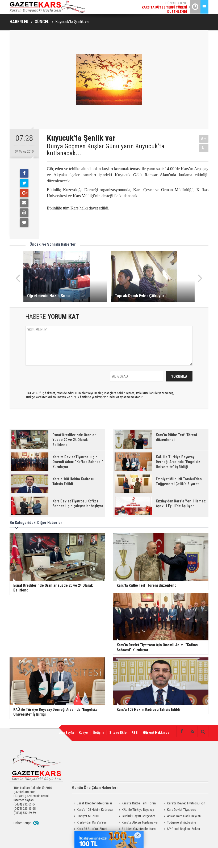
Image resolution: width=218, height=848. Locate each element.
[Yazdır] (24, 212)
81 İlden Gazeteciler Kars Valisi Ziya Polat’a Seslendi (136, 829)
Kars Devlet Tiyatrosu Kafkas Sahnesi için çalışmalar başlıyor (182, 810)
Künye (83, 732)
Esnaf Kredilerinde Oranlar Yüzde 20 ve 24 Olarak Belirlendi (92, 804)
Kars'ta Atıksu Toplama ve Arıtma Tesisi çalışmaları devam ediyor (138, 823)
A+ (204, 138)
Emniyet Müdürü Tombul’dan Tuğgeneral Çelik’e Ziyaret (93, 816)
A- (204, 147)
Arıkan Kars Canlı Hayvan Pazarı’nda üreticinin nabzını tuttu (181, 816)
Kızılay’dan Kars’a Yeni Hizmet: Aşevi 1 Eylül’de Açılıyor (93, 823)
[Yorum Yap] (24, 222)
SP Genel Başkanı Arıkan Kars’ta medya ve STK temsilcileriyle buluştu (181, 829)
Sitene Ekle (118, 732)
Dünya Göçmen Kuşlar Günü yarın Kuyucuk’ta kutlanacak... (105, 150)
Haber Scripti (23, 823)
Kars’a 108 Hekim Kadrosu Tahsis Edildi (92, 810)
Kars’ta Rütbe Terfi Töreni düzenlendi (137, 804)
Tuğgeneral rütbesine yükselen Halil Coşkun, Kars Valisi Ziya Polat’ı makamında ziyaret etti (182, 823)
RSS (135, 732)
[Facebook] (24, 173)
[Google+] (24, 193)
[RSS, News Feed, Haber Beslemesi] (192, 731)
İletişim (98, 732)
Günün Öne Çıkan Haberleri (95, 787)
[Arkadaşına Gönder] (24, 203)
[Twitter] (24, 183)
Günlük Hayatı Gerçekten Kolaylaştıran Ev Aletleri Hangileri (136, 816)
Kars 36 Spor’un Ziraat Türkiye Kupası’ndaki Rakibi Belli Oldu (91, 829)
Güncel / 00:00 (164, 7)
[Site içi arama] (203, 731)
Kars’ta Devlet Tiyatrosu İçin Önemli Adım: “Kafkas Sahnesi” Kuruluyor (183, 804)
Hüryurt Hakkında (156, 732)
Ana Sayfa (66, 732)
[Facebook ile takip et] (181, 731)
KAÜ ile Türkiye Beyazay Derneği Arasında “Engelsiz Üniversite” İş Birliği (135, 810)
